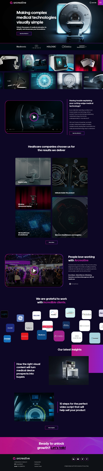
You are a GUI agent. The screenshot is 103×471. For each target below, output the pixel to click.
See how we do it (24, 33)
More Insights (51, 427)
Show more (51, 242)
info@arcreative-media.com (20, 462)
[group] (21, 46)
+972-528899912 (19, 466)
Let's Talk (94, 2)
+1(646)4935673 (18, 464)
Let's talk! (58, 448)
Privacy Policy (85, 466)
